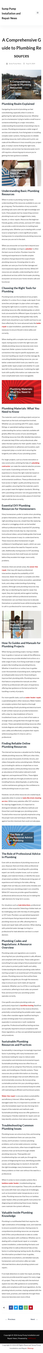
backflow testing (26, 1005)
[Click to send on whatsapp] (26, 1307)
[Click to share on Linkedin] (21, 1307)
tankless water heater (10, 1183)
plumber (29, 249)
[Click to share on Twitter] (16, 1307)
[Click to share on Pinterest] (31, 1307)
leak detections (24, 905)
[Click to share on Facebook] (11, 1307)
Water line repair (8, 1096)
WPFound (32, 1338)
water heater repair (33, 697)
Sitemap (30, 1348)
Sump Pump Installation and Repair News (11, 13)
